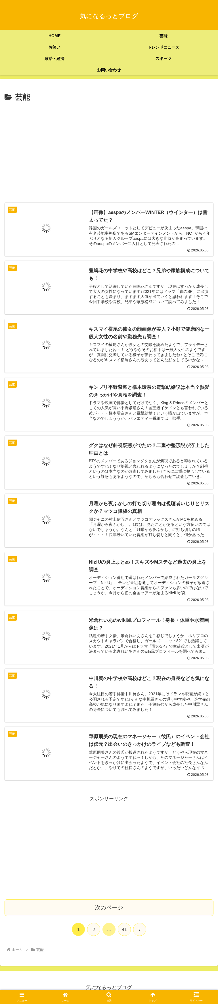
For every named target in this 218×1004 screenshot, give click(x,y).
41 (124, 929)
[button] (201, 808)
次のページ (109, 907)
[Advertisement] (109, 146)
